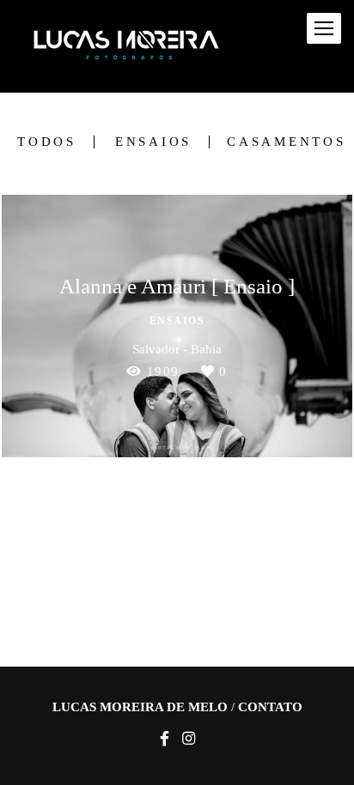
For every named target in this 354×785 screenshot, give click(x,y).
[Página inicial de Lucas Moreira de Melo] (126, 46)
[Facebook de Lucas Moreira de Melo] (164, 739)
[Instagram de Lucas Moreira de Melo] (188, 739)
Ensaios (153, 142)
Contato (270, 707)
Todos (46, 142)
